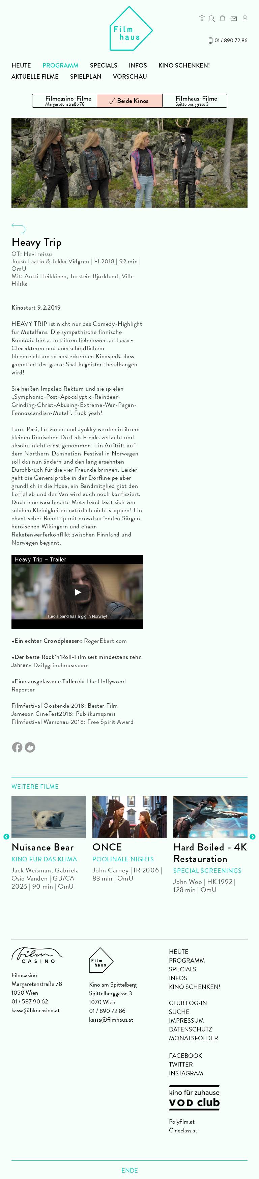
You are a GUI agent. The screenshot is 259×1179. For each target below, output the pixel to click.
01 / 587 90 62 (29, 1001)
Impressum (186, 1020)
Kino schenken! (184, 65)
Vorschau (130, 76)
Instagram (186, 1073)
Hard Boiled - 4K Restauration (210, 853)
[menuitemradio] (64, 101)
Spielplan (86, 76)
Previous (6, 837)
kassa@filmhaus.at (111, 1019)
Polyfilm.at (182, 1121)
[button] (202, 18)
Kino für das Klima (44, 859)
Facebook (185, 1055)
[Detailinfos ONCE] (129, 817)
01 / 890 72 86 (231, 40)
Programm (60, 65)
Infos (138, 65)
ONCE (107, 847)
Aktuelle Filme (35, 76)
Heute (21, 65)
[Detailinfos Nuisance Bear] (48, 817)
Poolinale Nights (123, 859)
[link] (222, 18)
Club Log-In (188, 1002)
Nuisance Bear (42, 847)
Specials (103, 65)
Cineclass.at (183, 1130)
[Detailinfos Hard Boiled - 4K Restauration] (210, 817)
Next (252, 837)
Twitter (181, 1064)
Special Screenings (207, 870)
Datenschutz (190, 1029)
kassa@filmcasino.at (35, 1010)
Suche (179, 1011)
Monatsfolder (193, 1038)
